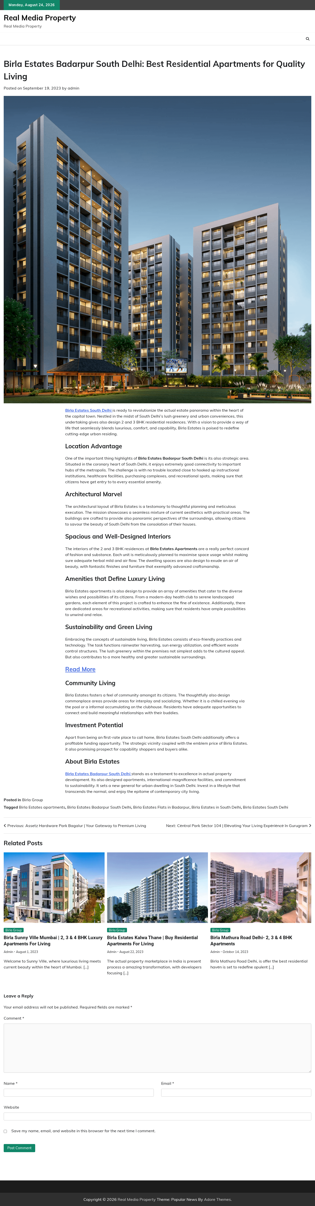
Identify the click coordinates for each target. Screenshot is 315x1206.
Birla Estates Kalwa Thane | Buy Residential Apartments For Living (152, 941)
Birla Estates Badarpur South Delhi (99, 807)
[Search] (307, 39)
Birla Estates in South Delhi (216, 807)
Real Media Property (40, 17)
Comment (14, 1018)
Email (167, 1083)
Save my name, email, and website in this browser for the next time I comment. (83, 1130)
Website (11, 1107)
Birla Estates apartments (42, 807)
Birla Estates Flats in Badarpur (161, 807)
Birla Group (32, 799)
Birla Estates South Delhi (265, 807)
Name (10, 1083)
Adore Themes (217, 1199)
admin (73, 88)
